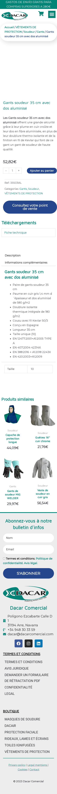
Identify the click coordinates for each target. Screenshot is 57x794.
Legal (10, 694)
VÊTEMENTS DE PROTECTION (24, 193)
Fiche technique (15, 232)
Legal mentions (38, 764)
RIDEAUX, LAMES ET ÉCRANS (26, 739)
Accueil (9, 27)
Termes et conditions (23, 662)
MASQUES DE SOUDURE (22, 719)
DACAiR (10, 726)
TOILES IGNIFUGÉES (20, 745)
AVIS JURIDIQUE (17, 668)
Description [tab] (13, 255)
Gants (40, 31)
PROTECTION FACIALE (21, 732)
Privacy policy (17, 764)
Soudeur (29, 31)
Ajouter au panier (42, 170)
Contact (34, 769)
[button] (51, 14)
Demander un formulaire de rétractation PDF (27, 678)
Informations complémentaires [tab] (26, 262)
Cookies (23, 769)
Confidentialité (18, 687)
